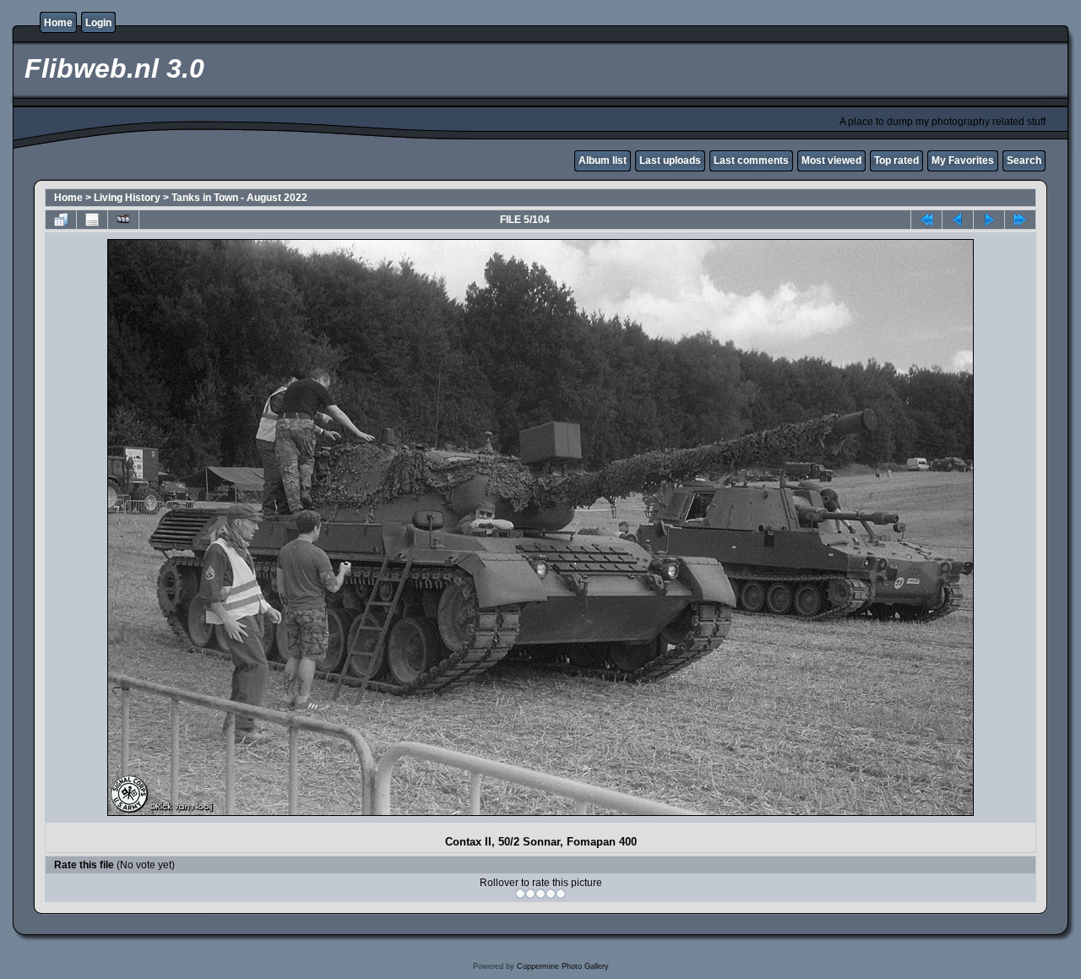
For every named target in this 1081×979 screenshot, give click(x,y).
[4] (551, 894)
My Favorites (963, 160)
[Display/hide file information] (92, 219)
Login (98, 23)
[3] (540, 894)
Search (1024, 160)
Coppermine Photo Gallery (563, 966)
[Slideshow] (123, 219)
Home (58, 23)
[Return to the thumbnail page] (61, 219)
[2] (530, 894)
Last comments (751, 160)
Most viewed (831, 160)
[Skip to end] (1020, 219)
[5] (561, 894)
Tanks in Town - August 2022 (239, 198)
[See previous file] (957, 219)
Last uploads (670, 160)
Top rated (896, 160)
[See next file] (989, 219)
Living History (127, 198)
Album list (603, 160)
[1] (520, 894)
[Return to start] (926, 219)
